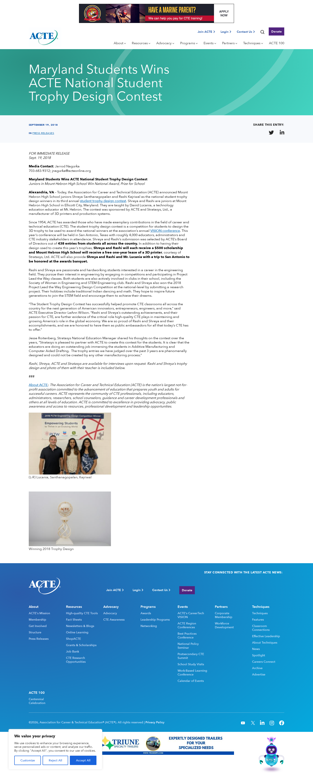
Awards (146, 613)
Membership (37, 619)
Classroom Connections (261, 628)
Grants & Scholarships (81, 645)
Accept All (83, 760)
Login (224, 31)
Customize (27, 760)
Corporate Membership (223, 615)
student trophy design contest (103, 201)
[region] (55, 749)
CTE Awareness (114, 619)
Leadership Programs (155, 619)
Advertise (258, 674)
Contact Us (244, 31)
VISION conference (165, 230)
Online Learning (77, 632)
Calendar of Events (191, 681)
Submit (277, 590)
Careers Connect (263, 662)
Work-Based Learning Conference (192, 672)
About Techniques (264, 642)
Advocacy (110, 613)
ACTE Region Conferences (187, 625)
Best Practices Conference (187, 635)
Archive (257, 668)
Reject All (55, 760)
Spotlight (258, 655)
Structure (35, 632)
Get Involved (38, 626)
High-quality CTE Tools (82, 613)
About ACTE (38, 385)
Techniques (260, 613)
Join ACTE (205, 31)
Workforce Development (224, 625)
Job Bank (72, 651)
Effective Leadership (266, 636)
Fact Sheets (74, 619)
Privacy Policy (154, 722)
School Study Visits (191, 664)
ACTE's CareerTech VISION (191, 615)
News (256, 649)
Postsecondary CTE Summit (191, 656)
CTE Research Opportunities (76, 660)
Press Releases (39, 639)
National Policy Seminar (188, 646)
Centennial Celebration (37, 701)
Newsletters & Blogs (80, 626)
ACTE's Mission (39, 613)
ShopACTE (73, 639)
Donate (276, 31)
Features (258, 619)
